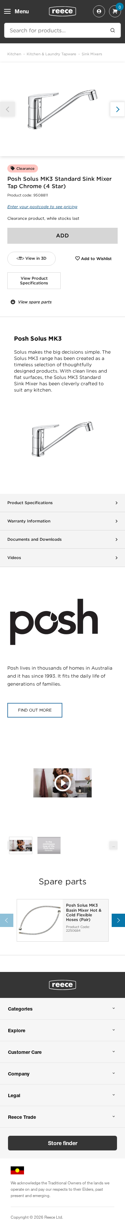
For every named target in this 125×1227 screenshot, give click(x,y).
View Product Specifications (34, 280)
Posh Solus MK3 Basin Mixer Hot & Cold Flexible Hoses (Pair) (83, 912)
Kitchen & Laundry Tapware (51, 54)
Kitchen (14, 54)
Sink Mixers (92, 54)
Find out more (35, 710)
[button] (117, 109)
